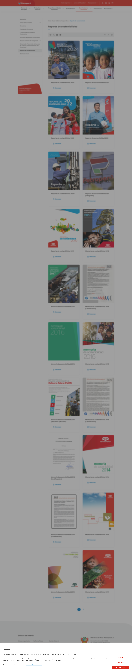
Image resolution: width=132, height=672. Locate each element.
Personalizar (120, 662)
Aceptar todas (120, 667)
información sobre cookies (34, 665)
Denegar (120, 657)
